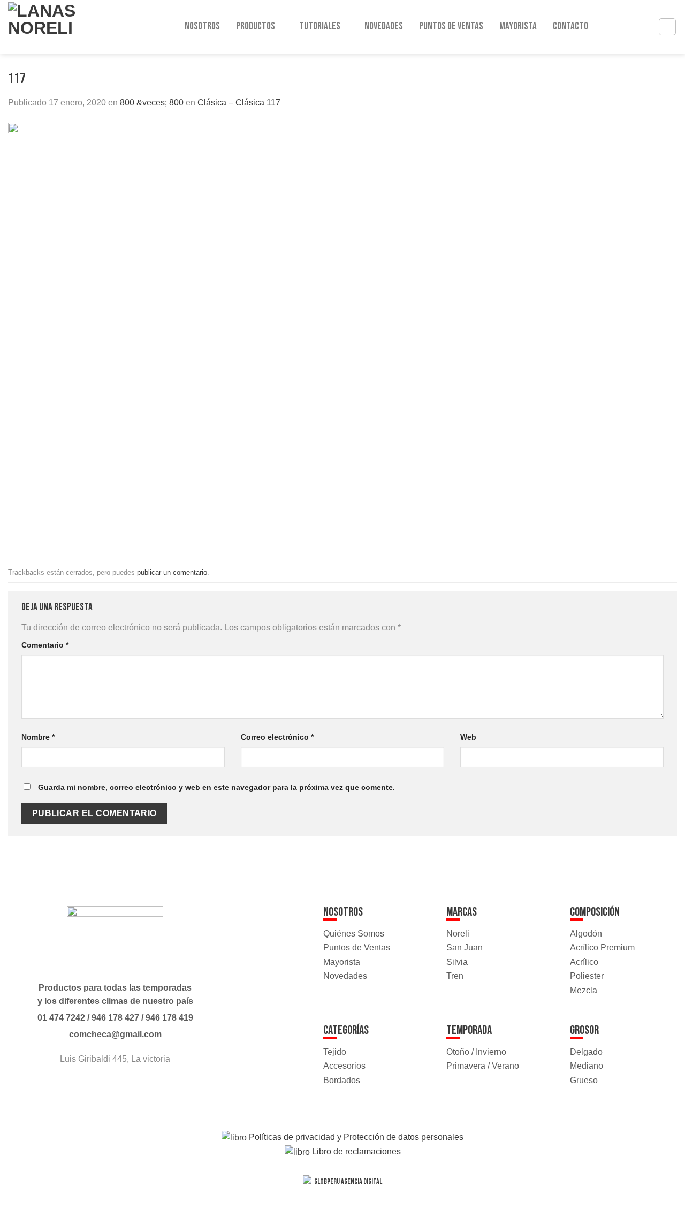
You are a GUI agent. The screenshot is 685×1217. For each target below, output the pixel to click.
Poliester (587, 975)
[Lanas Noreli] (53, 27)
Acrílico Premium (602, 947)
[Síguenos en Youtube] (125, 1087)
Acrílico (584, 962)
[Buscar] (667, 26)
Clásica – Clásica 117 (238, 102)
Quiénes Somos (353, 933)
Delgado (586, 1051)
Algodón (586, 933)
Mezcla (583, 990)
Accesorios (344, 1065)
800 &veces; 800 (152, 102)
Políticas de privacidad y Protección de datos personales (355, 1137)
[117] (222, 335)
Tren (454, 975)
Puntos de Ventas (451, 26)
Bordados (341, 1080)
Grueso (584, 1080)
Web (468, 737)
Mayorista (518, 26)
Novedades (383, 26)
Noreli (457, 933)
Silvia (457, 962)
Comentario (44, 645)
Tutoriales (319, 26)
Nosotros (202, 26)
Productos (255, 26)
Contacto (570, 26)
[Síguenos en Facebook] (105, 1087)
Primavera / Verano (482, 1065)
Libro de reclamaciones (355, 1151)
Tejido (334, 1051)
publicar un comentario (172, 572)
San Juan (464, 947)
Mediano (586, 1065)
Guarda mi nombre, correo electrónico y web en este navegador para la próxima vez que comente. (216, 787)
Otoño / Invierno (476, 1051)
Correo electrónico (277, 737)
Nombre (38, 737)
